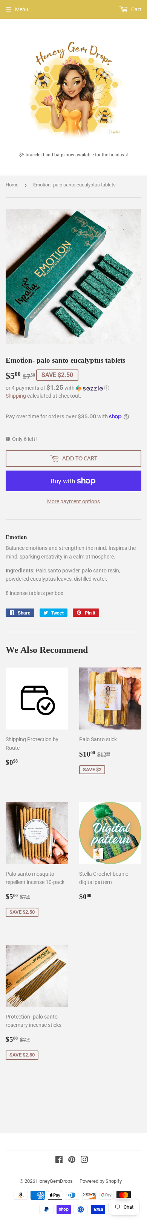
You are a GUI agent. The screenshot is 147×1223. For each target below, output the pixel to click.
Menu (21, 9)
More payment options (73, 501)
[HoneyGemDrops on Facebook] (59, 1161)
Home (12, 185)
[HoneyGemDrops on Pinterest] (72, 1161)
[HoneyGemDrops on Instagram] (84, 1161)
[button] (73, 388)
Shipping (16, 396)
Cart (135, 9)
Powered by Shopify (101, 1181)
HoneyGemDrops (54, 1181)
